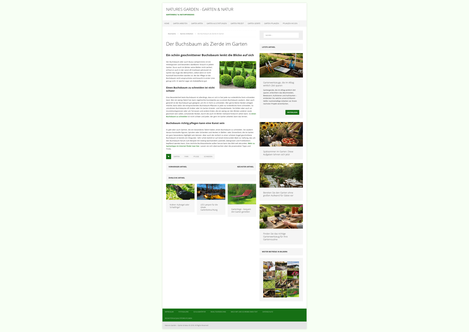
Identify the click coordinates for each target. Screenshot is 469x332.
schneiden (208, 156)
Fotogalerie (183, 312)
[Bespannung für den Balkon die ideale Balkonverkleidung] (269, 265)
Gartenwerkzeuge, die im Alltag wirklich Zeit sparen (278, 84)
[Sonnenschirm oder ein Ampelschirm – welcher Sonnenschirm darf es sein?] (281, 293)
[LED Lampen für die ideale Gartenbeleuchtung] (211, 198)
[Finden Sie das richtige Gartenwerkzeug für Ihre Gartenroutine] (281, 227)
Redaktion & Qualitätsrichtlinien (178, 318)
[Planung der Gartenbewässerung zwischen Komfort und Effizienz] (293, 284)
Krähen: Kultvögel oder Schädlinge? (179, 206)
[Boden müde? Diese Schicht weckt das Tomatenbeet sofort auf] (281, 274)
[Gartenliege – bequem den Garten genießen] (242, 203)
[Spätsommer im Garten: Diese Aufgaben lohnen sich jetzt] (281, 145)
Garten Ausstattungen (217, 23)
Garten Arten (197, 23)
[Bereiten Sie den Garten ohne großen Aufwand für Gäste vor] (281, 186)
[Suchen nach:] (281, 35)
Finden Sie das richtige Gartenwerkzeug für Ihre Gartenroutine (275, 236)
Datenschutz (267, 312)
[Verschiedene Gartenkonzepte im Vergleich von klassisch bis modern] (281, 265)
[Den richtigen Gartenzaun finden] (269, 284)
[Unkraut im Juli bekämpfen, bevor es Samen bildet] (281, 284)
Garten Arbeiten (180, 23)
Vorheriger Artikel (178, 167)
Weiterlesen (292, 112)
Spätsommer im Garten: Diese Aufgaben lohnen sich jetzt (278, 153)
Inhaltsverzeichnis (218, 312)
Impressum (169, 312)
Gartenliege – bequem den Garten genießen (241, 210)
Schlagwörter (199, 312)
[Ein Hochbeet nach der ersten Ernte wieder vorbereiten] (269, 293)
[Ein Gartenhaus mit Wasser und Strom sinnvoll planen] (269, 274)
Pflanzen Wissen (290, 23)
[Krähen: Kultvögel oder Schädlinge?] (180, 198)
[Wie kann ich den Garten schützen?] (293, 265)
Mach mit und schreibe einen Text (244, 312)
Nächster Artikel (245, 167)
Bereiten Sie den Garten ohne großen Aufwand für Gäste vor (278, 194)
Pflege (196, 156)
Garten (177, 156)
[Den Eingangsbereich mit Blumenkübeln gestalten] (293, 274)
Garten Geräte (254, 23)
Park (186, 156)
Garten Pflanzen (271, 23)
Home (166, 23)
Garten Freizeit (237, 23)
